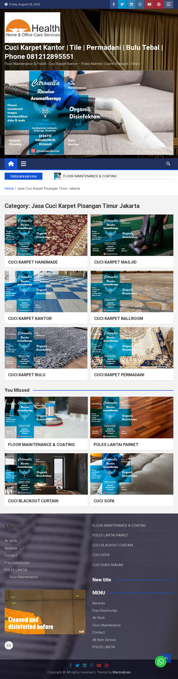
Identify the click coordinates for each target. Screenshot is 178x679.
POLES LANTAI (16, 570)
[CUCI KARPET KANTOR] (46, 291)
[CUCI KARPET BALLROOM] (132, 291)
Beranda (11, 548)
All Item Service (104, 640)
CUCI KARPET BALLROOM (118, 318)
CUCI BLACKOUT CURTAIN (33, 500)
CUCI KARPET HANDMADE (33, 262)
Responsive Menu (168, 4)
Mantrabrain (122, 672)
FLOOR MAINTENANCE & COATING (41, 444)
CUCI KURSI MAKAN (107, 565)
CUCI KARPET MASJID (115, 262)
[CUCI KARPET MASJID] (132, 235)
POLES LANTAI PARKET (116, 444)
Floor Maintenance (23, 577)
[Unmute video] (45, 612)
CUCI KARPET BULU (26, 374)
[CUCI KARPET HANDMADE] (46, 235)
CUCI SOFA (104, 500)
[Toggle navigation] (23, 163)
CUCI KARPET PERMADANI (119, 374)
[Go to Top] (166, 658)
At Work (11, 541)
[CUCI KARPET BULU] (46, 348)
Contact (11, 555)
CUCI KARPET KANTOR (30, 318)
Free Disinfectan (17, 563)
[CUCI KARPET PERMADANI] (132, 348)
